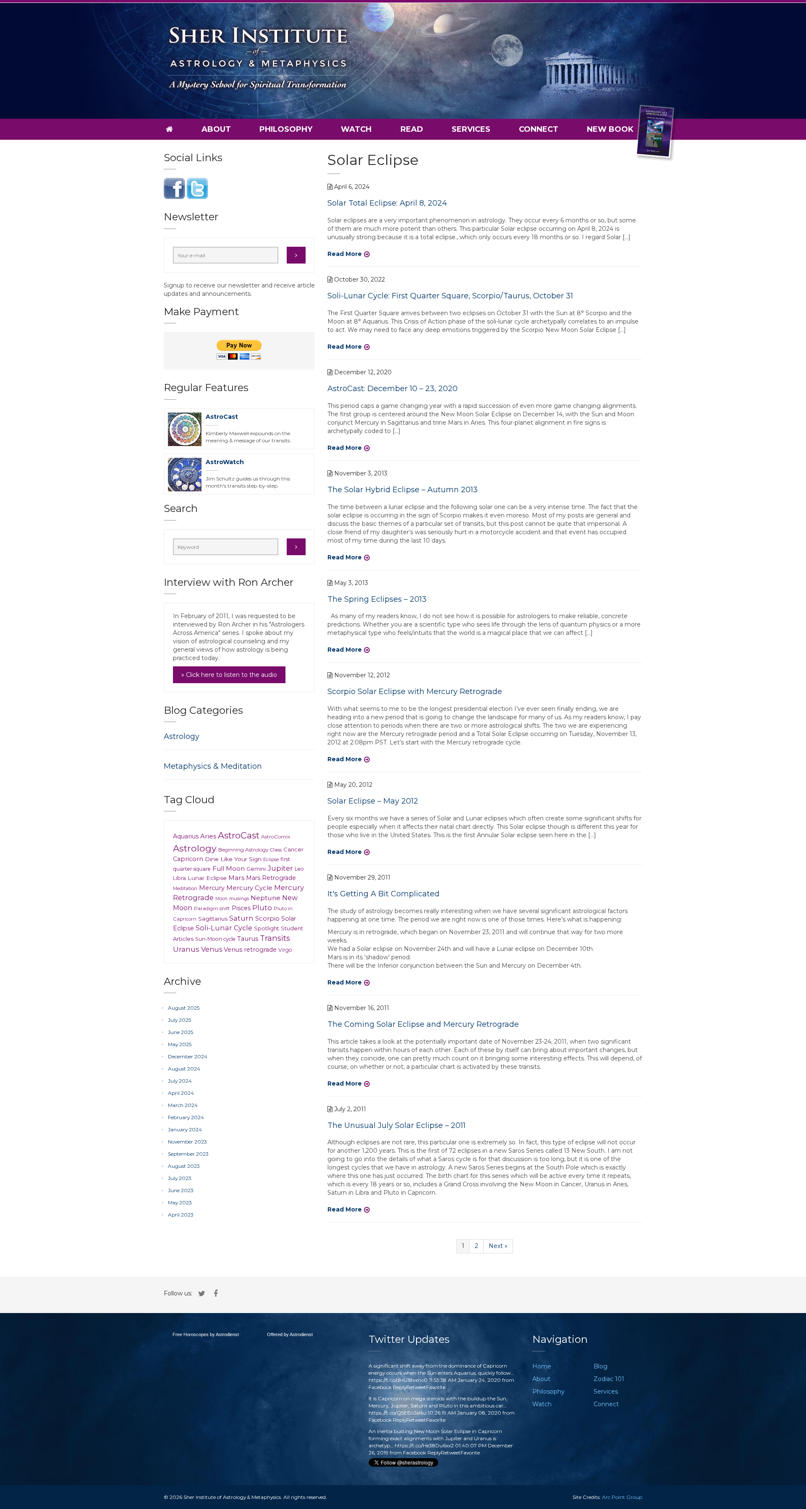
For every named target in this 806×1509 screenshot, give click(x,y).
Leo (299, 869)
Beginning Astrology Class (250, 849)
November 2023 (187, 1141)
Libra (179, 878)
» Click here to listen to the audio (229, 675)
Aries (208, 836)
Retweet (416, 1387)
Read (411, 129)
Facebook (380, 1387)
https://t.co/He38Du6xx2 (424, 1445)
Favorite (435, 1387)
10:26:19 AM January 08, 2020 (464, 1413)
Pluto (262, 907)
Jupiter (280, 868)
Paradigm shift (212, 908)
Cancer (293, 849)
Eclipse (271, 859)
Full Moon (228, 868)
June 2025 (180, 1032)
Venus (211, 949)
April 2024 (181, 1093)
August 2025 (183, 1008)
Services (471, 129)
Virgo (285, 950)
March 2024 (183, 1105)
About (216, 129)
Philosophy (285, 129)
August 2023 (184, 1166)
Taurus (247, 938)
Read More (344, 254)
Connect (538, 129)
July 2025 (179, 1020)
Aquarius (186, 836)
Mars (236, 878)
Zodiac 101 (609, 1379)
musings (239, 898)
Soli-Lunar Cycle (224, 928)
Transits (275, 938)
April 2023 (181, 1214)
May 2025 (179, 1044)
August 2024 (184, 1068)
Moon (221, 898)
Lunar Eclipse (207, 878)
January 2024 (185, 1129)
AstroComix (275, 836)
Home (541, 1366)
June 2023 (181, 1190)
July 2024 (180, 1081)
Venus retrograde (250, 949)
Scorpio (267, 918)
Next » (498, 1246)
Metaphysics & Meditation (213, 766)
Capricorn (188, 859)
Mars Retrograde (271, 878)
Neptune (265, 898)
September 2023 (188, 1154)
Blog (600, 1366)
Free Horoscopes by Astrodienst (206, 1334)
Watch (356, 129)
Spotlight (266, 928)
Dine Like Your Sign (233, 859)
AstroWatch (225, 462)
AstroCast (222, 416)
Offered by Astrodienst (290, 1334)
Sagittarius (213, 918)
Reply (399, 1387)
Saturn (241, 918)
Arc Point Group (622, 1497)
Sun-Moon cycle (215, 939)
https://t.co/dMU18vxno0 (398, 1380)
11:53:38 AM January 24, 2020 (465, 1380)
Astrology (181, 736)
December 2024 (187, 1056)
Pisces (241, 908)
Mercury (212, 888)
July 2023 (179, 1178)
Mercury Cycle (249, 888)
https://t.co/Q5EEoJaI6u (398, 1413)
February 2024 (186, 1117)
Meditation (185, 888)
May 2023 (180, 1202)
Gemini (256, 868)
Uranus (186, 949)
